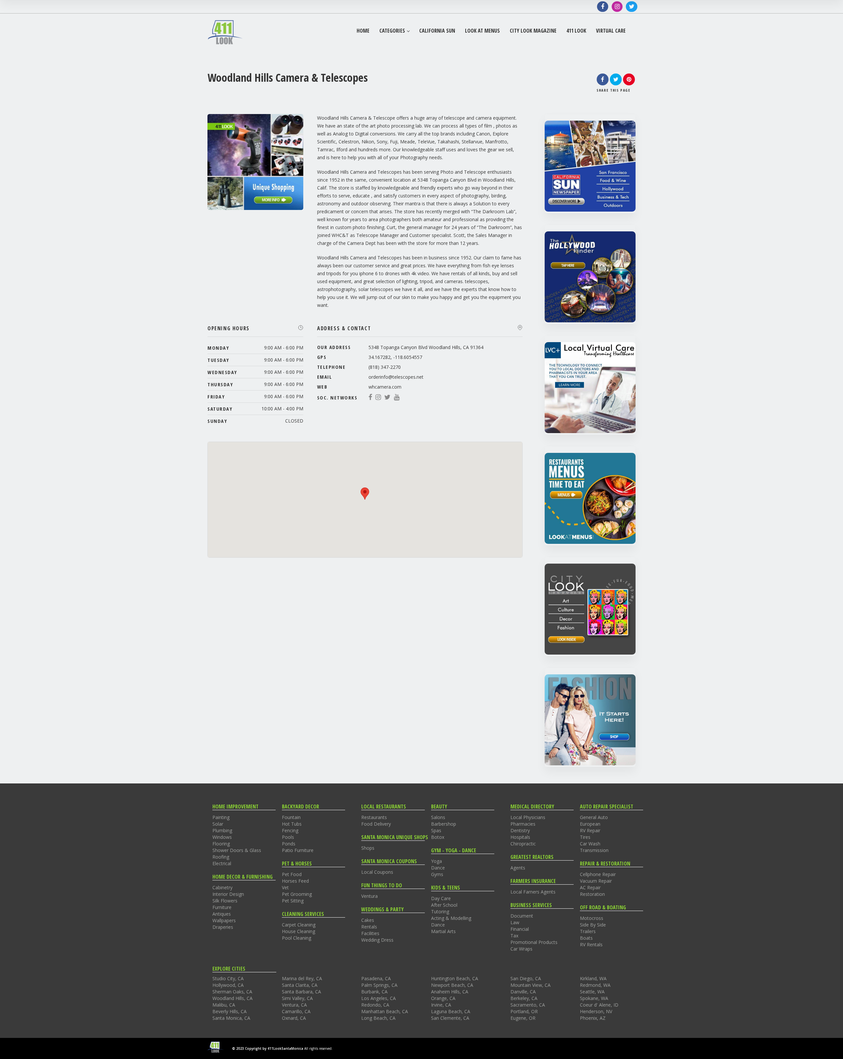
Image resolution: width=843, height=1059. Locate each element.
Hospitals (520, 837)
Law (514, 922)
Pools (288, 837)
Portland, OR (524, 1011)
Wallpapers (224, 920)
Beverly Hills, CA (229, 1011)
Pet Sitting (293, 900)
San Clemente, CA (450, 1018)
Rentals (369, 927)
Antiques (221, 914)
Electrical (221, 863)
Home (363, 30)
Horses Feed (295, 881)
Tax (514, 935)
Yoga (436, 861)
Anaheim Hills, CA (449, 991)
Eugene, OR (522, 1018)
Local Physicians (527, 817)
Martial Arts (443, 931)
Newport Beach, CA (452, 985)
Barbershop (443, 824)
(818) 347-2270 (384, 367)
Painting (221, 817)
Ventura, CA (294, 1005)
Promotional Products (533, 942)
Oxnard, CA (294, 1018)
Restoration (592, 894)
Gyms (437, 874)
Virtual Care (611, 30)
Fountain (291, 817)
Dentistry (520, 830)
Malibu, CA (223, 1005)
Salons (438, 817)
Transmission (594, 850)
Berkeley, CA (523, 998)
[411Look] (225, 32)
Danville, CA (523, 991)
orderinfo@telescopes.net (395, 377)
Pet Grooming (297, 894)
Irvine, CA (441, 1005)
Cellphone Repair (598, 874)
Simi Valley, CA (297, 998)
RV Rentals (591, 944)
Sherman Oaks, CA (232, 991)
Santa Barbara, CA (301, 991)
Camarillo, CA (296, 1011)
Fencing (290, 830)
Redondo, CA (375, 1005)
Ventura (369, 896)
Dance (438, 868)
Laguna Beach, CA (450, 1011)
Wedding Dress (377, 940)
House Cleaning (298, 931)
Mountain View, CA (530, 985)
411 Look (576, 30)
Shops (367, 848)
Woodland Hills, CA (232, 998)
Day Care (441, 898)
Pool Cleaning (296, 938)
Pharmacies (522, 824)
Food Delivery (376, 824)
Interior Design (228, 894)
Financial (519, 929)
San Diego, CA (525, 978)
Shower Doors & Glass (236, 850)
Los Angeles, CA (378, 998)
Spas (436, 830)
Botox (437, 837)
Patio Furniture (297, 850)
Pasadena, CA (376, 978)
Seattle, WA (592, 991)
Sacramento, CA (527, 1005)
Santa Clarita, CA (299, 985)
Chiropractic (523, 843)
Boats (586, 938)
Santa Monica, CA (231, 1018)
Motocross (591, 918)
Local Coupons (377, 872)
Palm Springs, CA (379, 985)
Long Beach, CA (378, 1018)
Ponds (288, 843)
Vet (285, 887)
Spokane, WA (594, 998)
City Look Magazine (533, 30)
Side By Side (593, 925)
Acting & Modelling (451, 918)
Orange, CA (443, 998)
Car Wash (590, 843)
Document (521, 916)
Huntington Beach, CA (454, 978)
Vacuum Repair (596, 881)
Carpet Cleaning (298, 925)
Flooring (221, 843)
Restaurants (374, 817)
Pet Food (292, 874)
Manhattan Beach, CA (384, 1011)
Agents (517, 868)
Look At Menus (482, 30)
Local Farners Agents (533, 892)
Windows (222, 837)
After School (444, 905)
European (590, 824)
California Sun (437, 30)
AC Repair (590, 887)
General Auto (594, 817)
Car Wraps (521, 949)
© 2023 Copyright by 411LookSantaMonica (267, 1048)
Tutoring (440, 911)
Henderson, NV (596, 1011)
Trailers (588, 931)
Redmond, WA (595, 985)
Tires (585, 837)
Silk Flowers (224, 900)
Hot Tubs (292, 824)
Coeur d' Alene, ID (599, 1005)
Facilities (370, 933)
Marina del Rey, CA (302, 978)
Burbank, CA (374, 991)
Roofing (220, 857)
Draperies (222, 927)
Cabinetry (222, 887)
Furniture (221, 907)
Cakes (367, 920)
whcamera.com (384, 387)
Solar (217, 824)
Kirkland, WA (593, 978)
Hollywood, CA (228, 985)
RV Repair (590, 830)
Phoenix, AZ (593, 1018)
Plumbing (222, 830)
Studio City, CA (228, 978)
